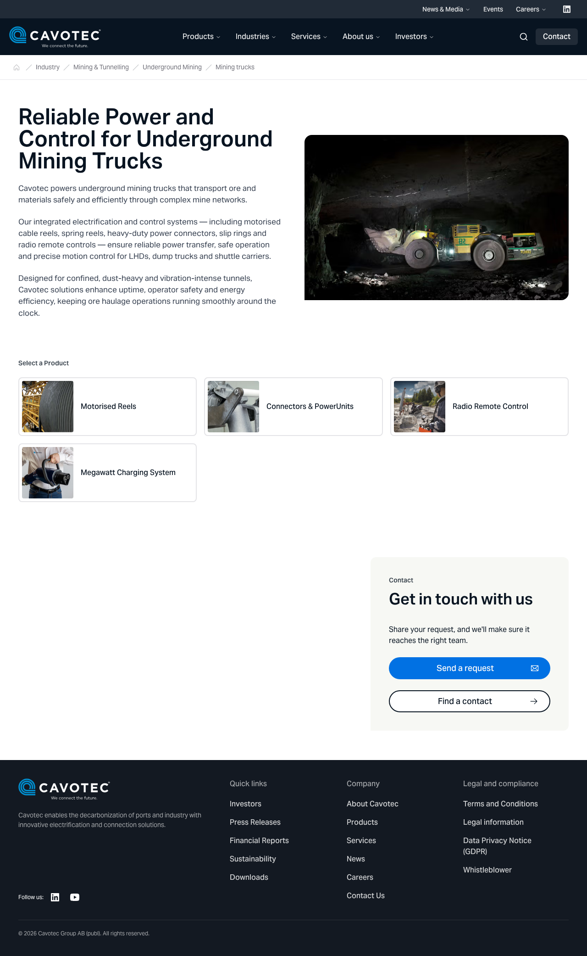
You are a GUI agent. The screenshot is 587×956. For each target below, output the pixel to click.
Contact (556, 36)
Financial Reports (259, 840)
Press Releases (255, 822)
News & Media (442, 9)
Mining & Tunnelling (101, 67)
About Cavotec (373, 804)
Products (198, 36)
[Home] (55, 36)
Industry (48, 67)
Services (306, 36)
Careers (527, 9)
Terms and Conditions (500, 804)
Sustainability (253, 859)
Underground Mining (172, 67)
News (356, 859)
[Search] (523, 36)
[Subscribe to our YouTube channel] (74, 897)
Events (493, 9)
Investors (411, 36)
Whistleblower (487, 870)
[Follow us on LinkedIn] (55, 897)
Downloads (249, 877)
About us (358, 36)
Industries (252, 36)
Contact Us (366, 895)
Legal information (493, 822)
